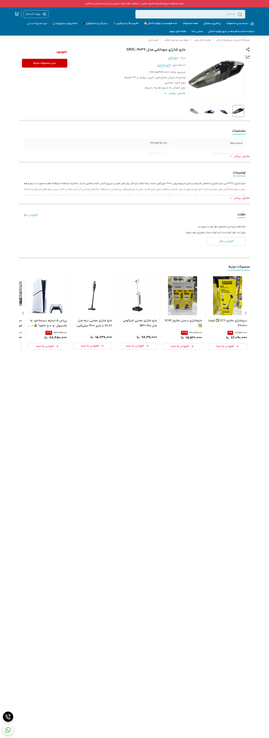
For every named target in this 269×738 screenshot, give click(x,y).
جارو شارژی (153, 40)
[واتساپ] (8, 730)
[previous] (245, 313)
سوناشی (173, 58)
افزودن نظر (30, 215)
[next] (23, 313)
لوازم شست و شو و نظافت (176, 40)
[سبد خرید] (17, 14)
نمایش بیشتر (242, 156)
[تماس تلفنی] (8, 717)
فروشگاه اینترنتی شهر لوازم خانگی (233, 40)
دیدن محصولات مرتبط (44, 63)
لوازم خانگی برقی (202, 40)
